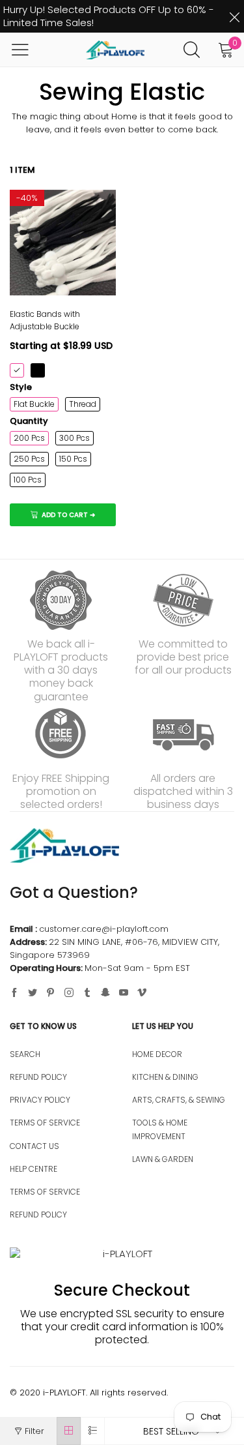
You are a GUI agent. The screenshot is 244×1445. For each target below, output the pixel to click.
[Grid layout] (69, 1431)
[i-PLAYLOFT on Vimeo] (142, 993)
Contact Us (34, 1146)
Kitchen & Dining (165, 1076)
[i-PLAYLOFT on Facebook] (14, 993)
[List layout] (93, 1431)
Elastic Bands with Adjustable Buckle (45, 320)
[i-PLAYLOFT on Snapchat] (105, 993)
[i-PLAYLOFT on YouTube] (123, 993)
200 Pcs (29, 437)
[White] (17, 370)
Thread (82, 404)
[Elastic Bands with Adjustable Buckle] (63, 243)
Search (25, 1054)
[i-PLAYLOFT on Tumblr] (87, 993)
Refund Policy (38, 1076)
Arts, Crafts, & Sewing (178, 1099)
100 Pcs (28, 479)
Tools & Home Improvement (159, 1129)
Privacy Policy (40, 1099)
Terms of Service (45, 1191)
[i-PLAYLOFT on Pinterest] (51, 993)
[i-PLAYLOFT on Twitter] (32, 993)
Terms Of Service (45, 1122)
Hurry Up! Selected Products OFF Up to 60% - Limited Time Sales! (108, 16)
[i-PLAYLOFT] (115, 49)
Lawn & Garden (162, 1159)
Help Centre (33, 1168)
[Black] (38, 370)
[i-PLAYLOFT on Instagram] (69, 993)
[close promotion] (234, 16)
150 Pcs (73, 458)
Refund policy (38, 1214)
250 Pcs (29, 458)
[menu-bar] (28, 49)
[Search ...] (191, 49)
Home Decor (157, 1054)
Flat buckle (34, 404)
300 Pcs (74, 437)
